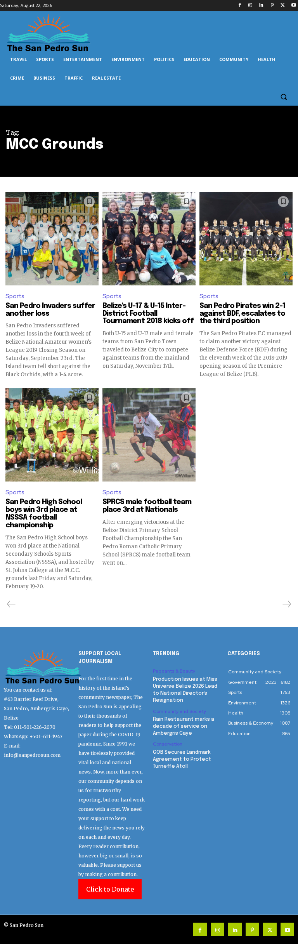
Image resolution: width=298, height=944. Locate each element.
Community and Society (179, 711)
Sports (14, 296)
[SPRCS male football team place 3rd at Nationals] (149, 435)
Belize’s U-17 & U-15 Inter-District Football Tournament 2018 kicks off (148, 313)
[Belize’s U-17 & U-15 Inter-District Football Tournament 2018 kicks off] (149, 238)
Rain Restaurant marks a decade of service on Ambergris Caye (183, 726)
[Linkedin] (261, 5)
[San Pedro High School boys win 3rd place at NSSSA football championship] (52, 435)
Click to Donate (110, 889)
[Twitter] (282, 5)
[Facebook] (239, 5)
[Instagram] (250, 5)
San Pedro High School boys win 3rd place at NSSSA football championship (43, 514)
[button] (283, 97)
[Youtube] (293, 5)
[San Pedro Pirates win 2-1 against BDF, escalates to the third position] (246, 238)
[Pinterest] (272, 5)
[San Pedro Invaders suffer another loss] (52, 238)
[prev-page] (11, 604)
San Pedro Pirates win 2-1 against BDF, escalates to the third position (242, 313)
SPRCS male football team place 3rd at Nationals (146, 506)
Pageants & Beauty (174, 671)
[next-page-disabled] (286, 604)
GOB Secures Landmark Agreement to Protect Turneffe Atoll (182, 759)
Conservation (167, 744)
